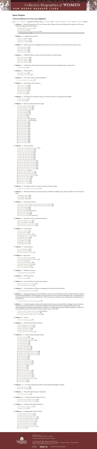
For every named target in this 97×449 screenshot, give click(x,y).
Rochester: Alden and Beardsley (26, 172)
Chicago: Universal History (24, 234)
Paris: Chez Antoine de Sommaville (26, 283)
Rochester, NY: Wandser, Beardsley (26, 161)
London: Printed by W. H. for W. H (26, 291)
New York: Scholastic (23, 388)
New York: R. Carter (23, 170)
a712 (22, 247)
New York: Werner (22, 119)
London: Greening (22, 30)
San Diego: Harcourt (23, 387)
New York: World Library (24, 267)
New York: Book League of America (26, 426)
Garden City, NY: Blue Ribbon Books (27, 417)
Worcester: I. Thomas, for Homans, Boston (28, 313)
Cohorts (55, 1)
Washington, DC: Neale (24, 74)
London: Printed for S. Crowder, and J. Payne (29, 301)
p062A (22, 385)
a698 (22, 228)
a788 (22, 255)
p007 (22, 317)
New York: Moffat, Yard (24, 266)
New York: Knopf (22, 99)
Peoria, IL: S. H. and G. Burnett (25, 149)
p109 (22, 404)
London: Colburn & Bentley (25, 106)
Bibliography (78, 1)
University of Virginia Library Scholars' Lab (44, 443)
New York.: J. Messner (23, 394)
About (67, 1)
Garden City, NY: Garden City (25, 413)
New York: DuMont (23, 231)
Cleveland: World (22, 261)
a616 (22, 202)
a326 (22, 96)
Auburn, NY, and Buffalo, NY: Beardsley (27, 148)
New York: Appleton (23, 57)
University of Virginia (51, 438)
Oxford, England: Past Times (25, 325)
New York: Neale (22, 73)
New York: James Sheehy (24, 176)
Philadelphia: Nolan (23, 240)
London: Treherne (22, 278)
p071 (22, 392)
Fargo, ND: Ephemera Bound (25, 264)
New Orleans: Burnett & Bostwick (26, 175)
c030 (22, 304)
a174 (22, 55)
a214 (22, 71)
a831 (22, 276)
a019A (22, 36)
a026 (22, 45)
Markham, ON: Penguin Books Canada (27, 351)
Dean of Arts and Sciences (54, 442)
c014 (22, 288)
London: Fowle (22, 115)
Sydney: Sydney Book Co (24, 328)
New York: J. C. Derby (23, 181)
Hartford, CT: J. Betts (23, 178)
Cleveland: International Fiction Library (27, 259)
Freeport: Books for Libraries (25, 252)
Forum (83, 1)
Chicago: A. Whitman (23, 38)
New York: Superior (23, 120)
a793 (22, 270)
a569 (22, 191)
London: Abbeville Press (24, 33)
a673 (22, 218)
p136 (22, 411)
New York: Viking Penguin (24, 320)
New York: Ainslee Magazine (25, 258)
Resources (71, 1)
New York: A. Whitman (23, 41)
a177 (22, 65)
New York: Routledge (23, 212)
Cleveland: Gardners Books (24, 262)
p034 (22, 323)
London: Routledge (23, 111)
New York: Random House (24, 375)
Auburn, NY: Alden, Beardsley (25, 153)
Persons (39, 1)
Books (44, 1)
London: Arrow (22, 366)
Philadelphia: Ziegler (23, 195)
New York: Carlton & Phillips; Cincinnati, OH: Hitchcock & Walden (34, 204)
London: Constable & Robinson (26, 331)
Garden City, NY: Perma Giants (25, 423)
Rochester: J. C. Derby (23, 183)
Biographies (49, 1)
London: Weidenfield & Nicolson (26, 340)
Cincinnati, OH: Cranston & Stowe (26, 224)
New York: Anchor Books (24, 370)
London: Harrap (22, 92)
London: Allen (21, 428)
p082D (22, 397)
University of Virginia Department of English (40, 442)
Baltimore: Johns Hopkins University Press (28, 188)
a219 (22, 78)
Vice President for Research (64, 442)
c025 (22, 294)
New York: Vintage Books (24, 338)
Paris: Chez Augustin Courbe (25, 285)
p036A (22, 335)
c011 (22, 281)
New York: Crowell (23, 85)
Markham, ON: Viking (23, 346)
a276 (22, 83)
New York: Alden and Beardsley (25, 173)
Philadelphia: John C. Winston (25, 28)
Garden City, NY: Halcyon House (26, 420)
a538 (22, 186)
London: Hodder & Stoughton (25, 80)
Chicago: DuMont (22, 232)
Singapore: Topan (22, 408)
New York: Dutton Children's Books (27, 399)
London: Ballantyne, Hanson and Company (28, 31)
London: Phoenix (22, 380)
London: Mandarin (22, 342)
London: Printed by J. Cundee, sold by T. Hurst (29, 314)
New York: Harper (22, 47)
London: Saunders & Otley (24, 107)
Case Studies (61, 1)
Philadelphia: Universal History (25, 236)
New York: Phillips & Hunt (24, 221)
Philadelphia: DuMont (23, 237)
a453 (22, 103)
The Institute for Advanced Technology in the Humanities (42, 436)
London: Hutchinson (23, 249)
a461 (22, 145)
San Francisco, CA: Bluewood (25, 406)
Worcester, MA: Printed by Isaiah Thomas (28, 311)
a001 (22, 24)
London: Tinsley (22, 67)
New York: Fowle (22, 117)
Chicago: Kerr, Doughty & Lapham (26, 169)
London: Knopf (22, 100)
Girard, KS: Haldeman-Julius (25, 273)
